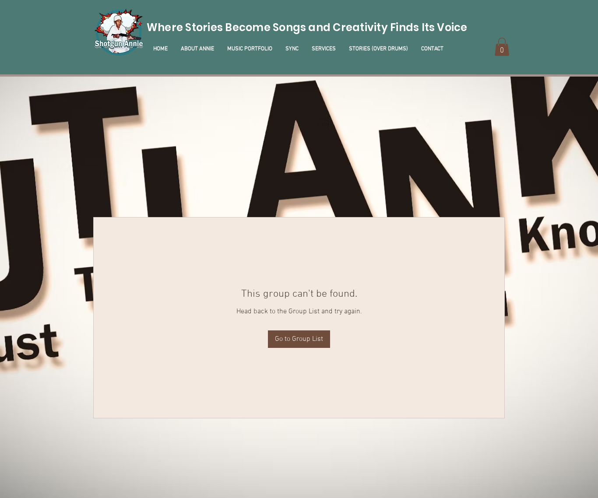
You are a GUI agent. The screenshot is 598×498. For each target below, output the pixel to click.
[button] (502, 47)
